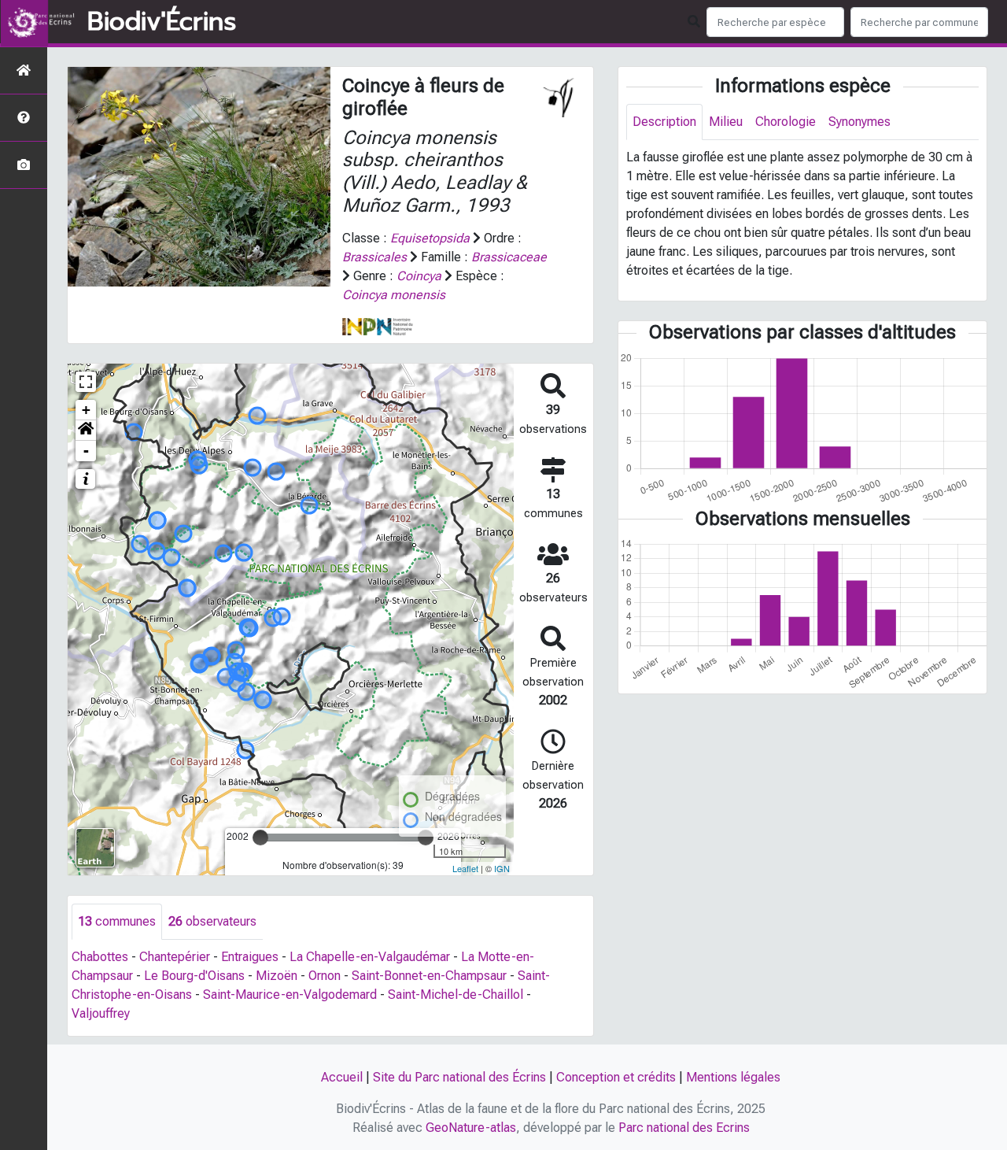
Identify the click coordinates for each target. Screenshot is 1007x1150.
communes (117, 921)
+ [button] (86, 409)
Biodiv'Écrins (161, 22)
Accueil (342, 1077)
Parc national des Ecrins (684, 1127)
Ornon (324, 975)
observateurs (212, 921)
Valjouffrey (101, 1013)
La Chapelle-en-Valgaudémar (370, 956)
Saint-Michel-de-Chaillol (455, 994)
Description (664, 121)
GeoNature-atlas (471, 1127)
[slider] (260, 837)
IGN (502, 868)
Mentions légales (733, 1077)
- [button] (86, 450)
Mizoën (276, 975)
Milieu (726, 121)
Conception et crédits (616, 1077)
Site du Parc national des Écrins (459, 1077)
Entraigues (249, 956)
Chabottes (100, 956)
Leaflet (465, 868)
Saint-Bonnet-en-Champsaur (429, 975)
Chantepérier (174, 956)
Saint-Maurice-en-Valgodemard (290, 994)
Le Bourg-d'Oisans (194, 975)
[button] (86, 430)
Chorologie (785, 121)
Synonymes (859, 121)
